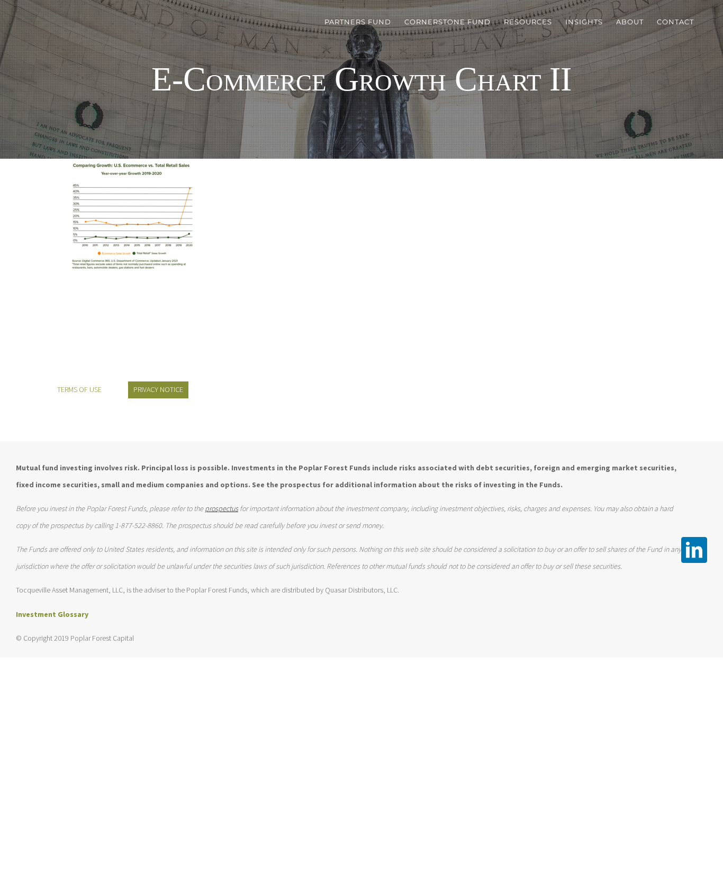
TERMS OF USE (79, 389)
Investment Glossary (52, 614)
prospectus (221, 508)
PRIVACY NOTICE (158, 389)
